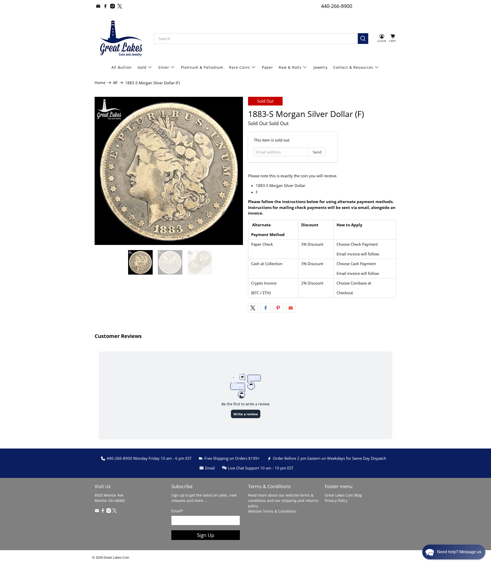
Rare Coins (239, 67)
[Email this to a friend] (291, 308)
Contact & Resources (353, 67)
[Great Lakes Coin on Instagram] (112, 6)
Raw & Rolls (290, 67)
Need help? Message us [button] (459, 552)
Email (177, 510)
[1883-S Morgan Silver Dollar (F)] (169, 171)
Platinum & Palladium (202, 67)
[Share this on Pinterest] (278, 308)
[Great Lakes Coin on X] (119, 6)
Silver (163, 67)
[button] (453, 552)
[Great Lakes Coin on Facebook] (105, 6)
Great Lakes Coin (116, 557)
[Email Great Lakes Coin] (98, 6)
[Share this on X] (253, 308)
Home (100, 83)
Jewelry (321, 67)
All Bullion (121, 67)
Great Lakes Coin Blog (343, 495)
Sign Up (205, 535)
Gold (142, 67)
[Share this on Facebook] (265, 308)
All (115, 83)
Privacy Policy (336, 500)
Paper (267, 67)
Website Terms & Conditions (272, 511)
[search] (256, 38)
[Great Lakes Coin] (120, 38)
